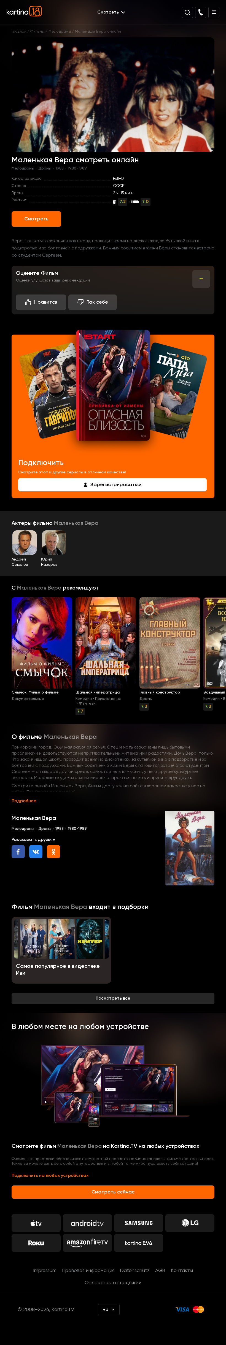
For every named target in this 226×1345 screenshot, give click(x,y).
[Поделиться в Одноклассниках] (53, 851)
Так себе (97, 302)
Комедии (84, 699)
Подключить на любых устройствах (50, 1176)
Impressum (45, 1270)
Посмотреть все (113, 998)
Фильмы (37, 31)
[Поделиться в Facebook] (18, 851)
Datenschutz (135, 1270)
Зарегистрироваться (116, 484)
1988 (59, 168)
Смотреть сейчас (113, 1192)
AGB (160, 1270)
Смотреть (36, 219)
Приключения (108, 699)
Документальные (28, 699)
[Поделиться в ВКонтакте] (35, 851)
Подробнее (24, 801)
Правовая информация (88, 1270)
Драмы (44, 168)
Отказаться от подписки (113, 1282)
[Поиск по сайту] (187, 12)
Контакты (182, 1270)
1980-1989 (77, 168)
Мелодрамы (60, 31)
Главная (19, 31)
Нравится (45, 302)
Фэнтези (87, 703)
